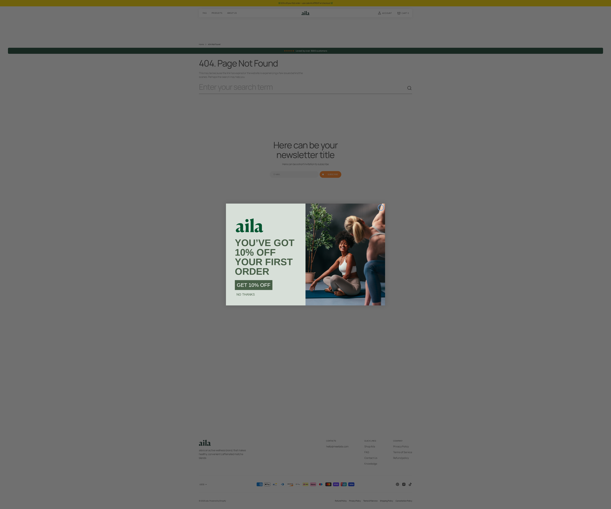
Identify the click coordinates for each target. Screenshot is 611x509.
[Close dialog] (381, 207)
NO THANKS (245, 294)
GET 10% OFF (253, 285)
